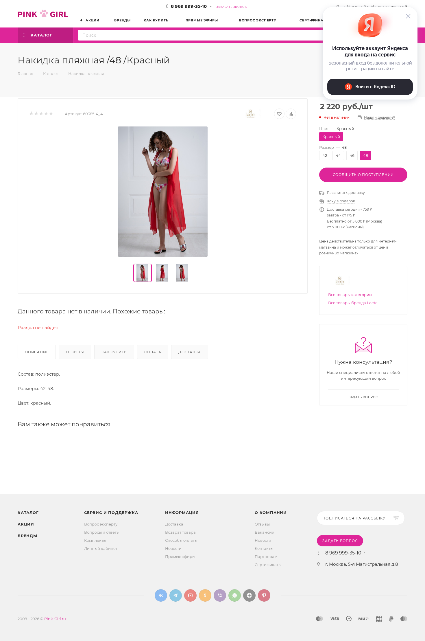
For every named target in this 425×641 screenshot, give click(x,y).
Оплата (152, 352)
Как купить (114, 352)
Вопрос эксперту (100, 524)
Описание (37, 352)
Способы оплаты (181, 540)
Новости (173, 548)
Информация (182, 512)
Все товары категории (350, 294)
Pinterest (264, 595)
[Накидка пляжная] (163, 191)
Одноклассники (205, 595)
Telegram (175, 595)
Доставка (189, 352)
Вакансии (264, 532)
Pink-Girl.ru (55, 618)
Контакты (264, 548)
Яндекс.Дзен (249, 595)
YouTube (190, 595)
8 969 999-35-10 (189, 6)
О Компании (271, 512)
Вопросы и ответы (101, 532)
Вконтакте (161, 595)
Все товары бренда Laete (353, 302)
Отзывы (75, 352)
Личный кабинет (100, 548)
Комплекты (95, 540)
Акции (26, 524)
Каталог (28, 512)
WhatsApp (234, 595)
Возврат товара (180, 532)
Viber (220, 595)
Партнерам (266, 556)
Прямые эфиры (180, 556)
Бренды (27, 535)
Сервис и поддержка (111, 512)
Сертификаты (268, 564)
